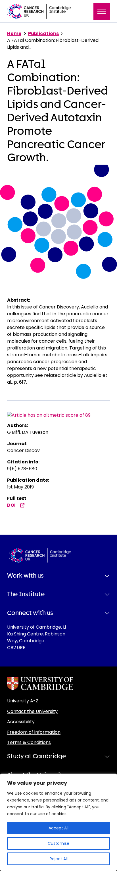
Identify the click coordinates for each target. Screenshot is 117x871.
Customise (58, 843)
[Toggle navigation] (101, 11)
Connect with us (30, 613)
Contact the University (32, 711)
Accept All (58, 828)
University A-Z (22, 701)
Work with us (25, 576)
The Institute (26, 594)
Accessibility (21, 721)
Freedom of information (33, 732)
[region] (58, 822)
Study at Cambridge (36, 756)
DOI (11, 505)
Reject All (59, 859)
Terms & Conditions (29, 742)
